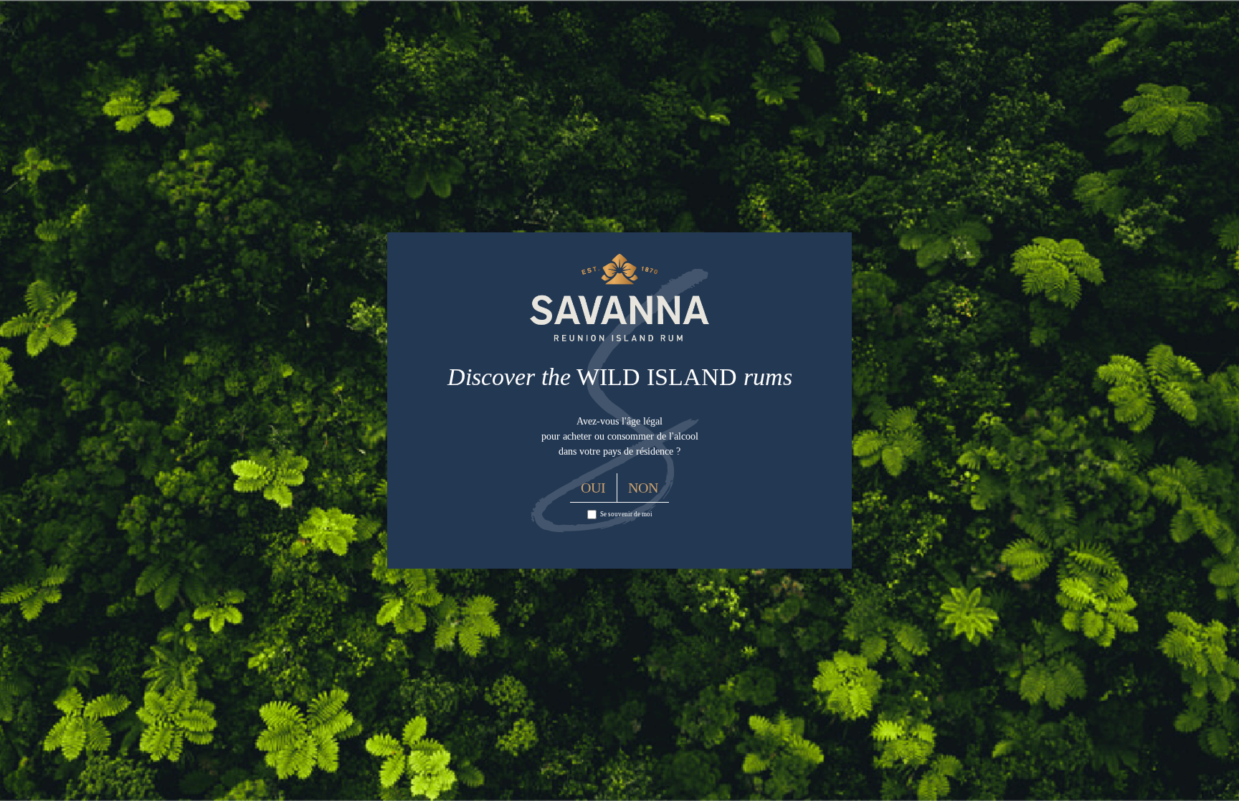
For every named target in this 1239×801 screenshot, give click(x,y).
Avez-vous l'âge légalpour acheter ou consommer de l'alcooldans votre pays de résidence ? (619, 436)
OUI (593, 488)
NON (643, 488)
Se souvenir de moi (626, 514)
